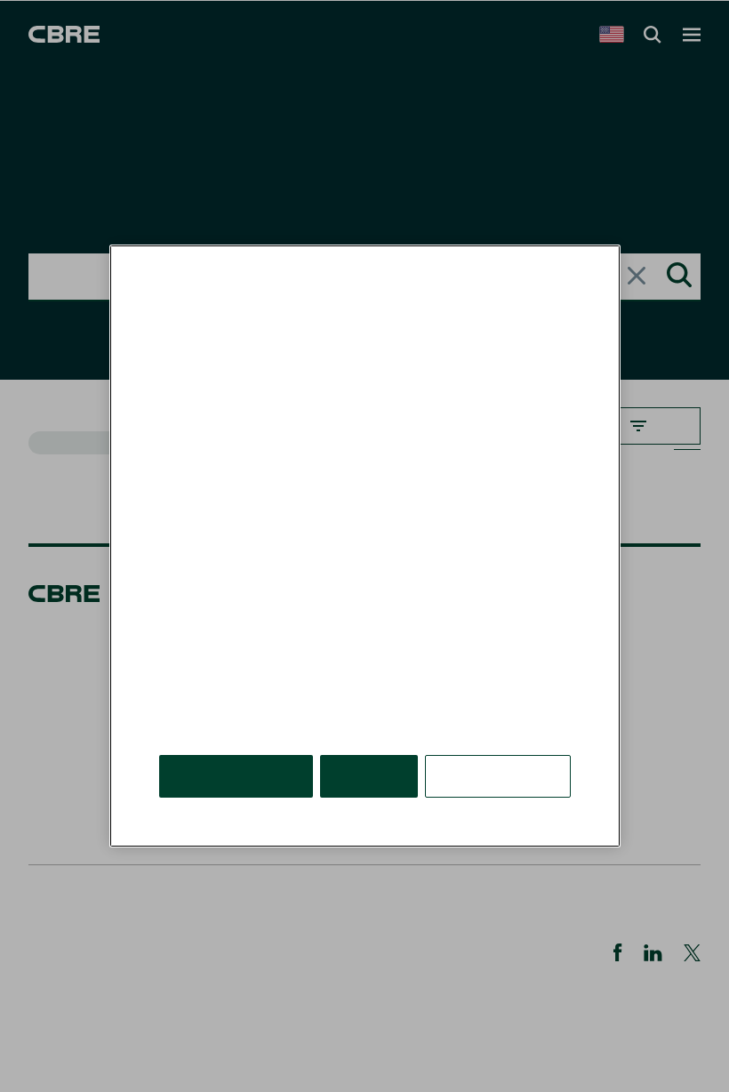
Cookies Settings (498, 776)
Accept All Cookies (236, 776)
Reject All (369, 776)
